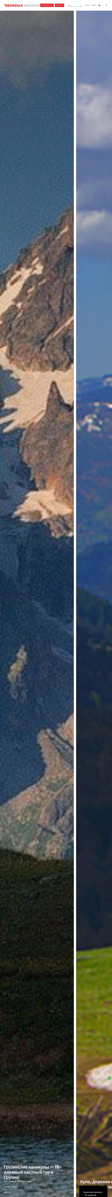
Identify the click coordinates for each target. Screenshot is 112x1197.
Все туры (59, 5)
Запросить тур (47, 5)
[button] (100, 5)
